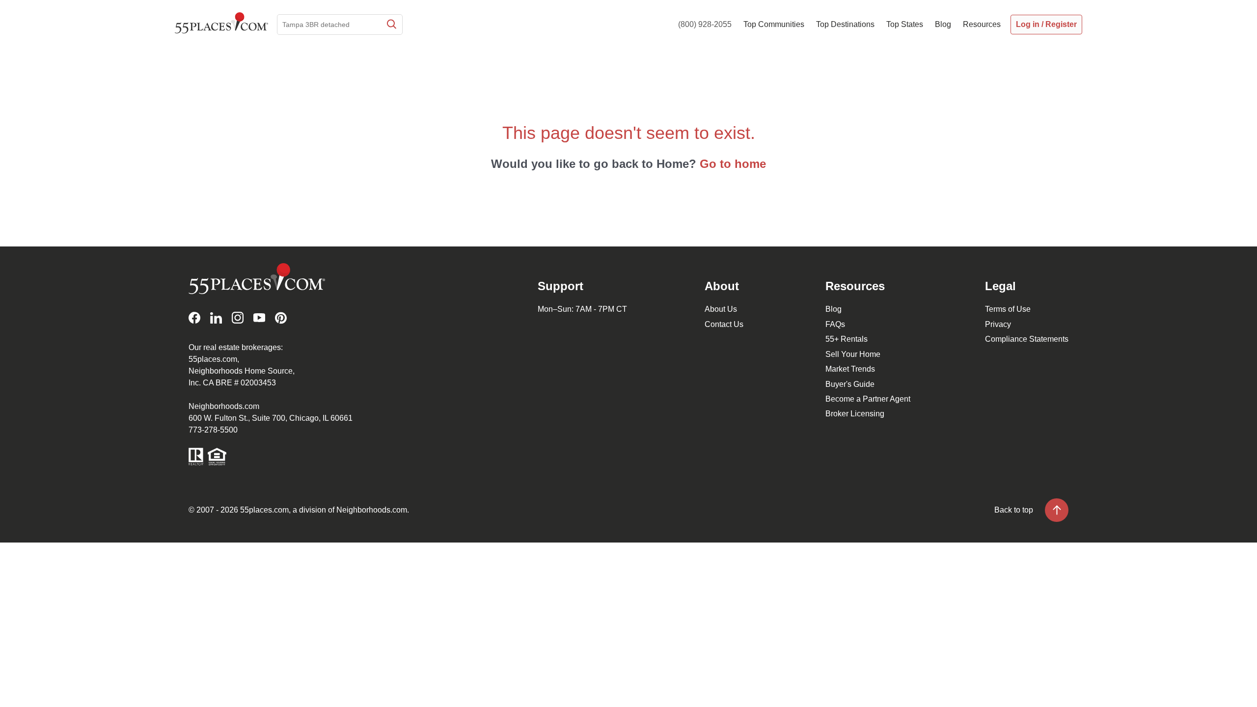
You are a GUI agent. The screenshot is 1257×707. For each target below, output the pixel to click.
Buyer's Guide (849, 384)
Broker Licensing (854, 413)
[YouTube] (259, 318)
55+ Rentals (846, 339)
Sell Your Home (852, 354)
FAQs (835, 324)
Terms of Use (1008, 309)
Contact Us (724, 324)
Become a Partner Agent (867, 399)
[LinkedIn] (216, 318)
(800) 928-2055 (705, 24)
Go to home (733, 163)
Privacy (998, 324)
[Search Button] (391, 24)
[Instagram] (238, 318)
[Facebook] (194, 318)
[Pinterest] (281, 318)
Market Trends (850, 369)
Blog (833, 309)
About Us (721, 309)
